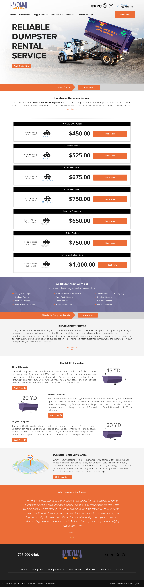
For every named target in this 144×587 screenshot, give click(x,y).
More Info (46, 137)
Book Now (125, 14)
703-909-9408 (89, 87)
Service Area (57, 14)
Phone (124, 5)
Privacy (119, 569)
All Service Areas (62, 477)
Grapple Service (40, 14)
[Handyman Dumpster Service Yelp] (105, 5)
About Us (70, 14)
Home (13, 14)
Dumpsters (24, 14)
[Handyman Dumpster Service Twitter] (99, 6)
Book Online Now (22, 66)
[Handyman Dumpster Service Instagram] (111, 6)
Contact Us (83, 14)
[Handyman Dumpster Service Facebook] (93, 6)
